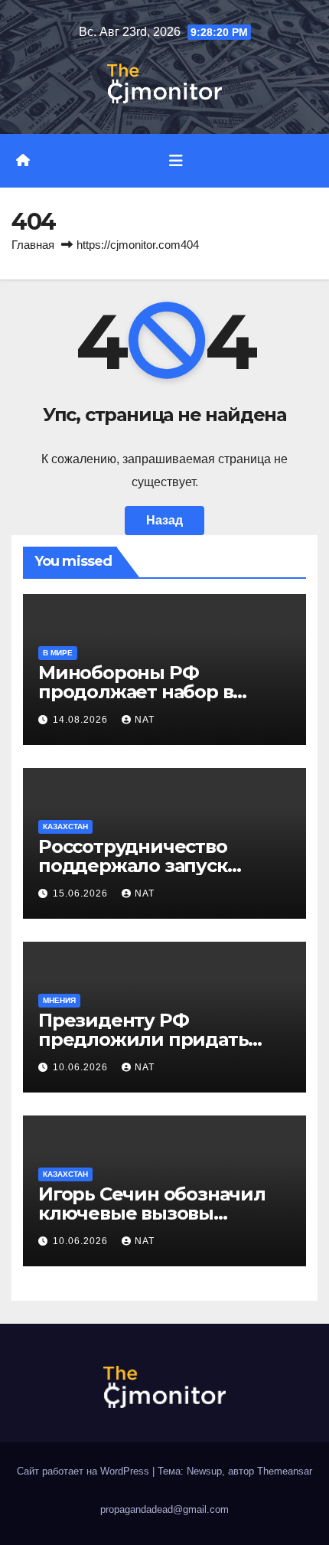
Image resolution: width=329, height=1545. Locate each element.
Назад (164, 520)
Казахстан (65, 826)
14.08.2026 (82, 719)
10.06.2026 (82, 1067)
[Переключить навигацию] (176, 160)
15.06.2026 (82, 893)
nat (145, 719)
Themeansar (284, 1471)
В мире (58, 652)
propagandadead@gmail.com (164, 1509)
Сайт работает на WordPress (84, 1471)
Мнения (59, 1000)
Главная (32, 244)
